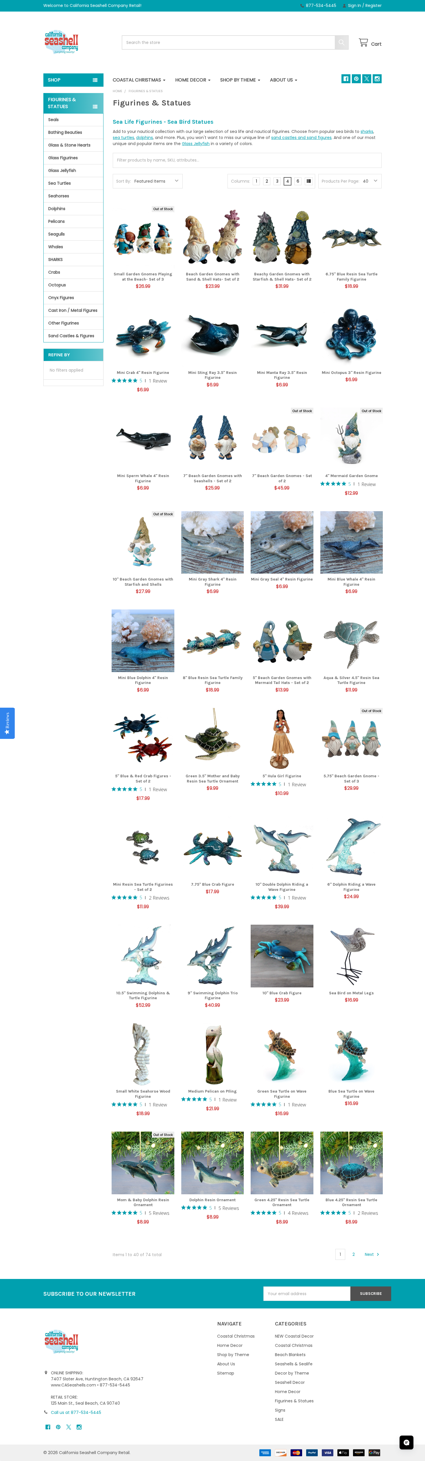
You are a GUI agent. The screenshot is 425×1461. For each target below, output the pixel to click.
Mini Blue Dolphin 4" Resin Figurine (143, 680)
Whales (55, 247)
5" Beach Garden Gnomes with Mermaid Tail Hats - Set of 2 (282, 680)
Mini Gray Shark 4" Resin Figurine (212, 582)
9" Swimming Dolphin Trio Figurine (213, 996)
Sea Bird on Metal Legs (351, 993)
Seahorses (58, 196)
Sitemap (225, 1373)
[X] (366, 78)
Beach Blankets (290, 1355)
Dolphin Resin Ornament (212, 1199)
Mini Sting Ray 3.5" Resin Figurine (212, 375)
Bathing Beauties (65, 132)
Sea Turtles (59, 183)
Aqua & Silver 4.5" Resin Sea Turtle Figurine (351, 680)
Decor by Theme (292, 1373)
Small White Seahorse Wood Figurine (143, 1094)
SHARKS (55, 259)
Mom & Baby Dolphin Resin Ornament (143, 1202)
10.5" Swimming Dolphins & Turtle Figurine (143, 996)
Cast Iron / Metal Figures (72, 310)
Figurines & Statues (294, 1401)
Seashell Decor (290, 1382)
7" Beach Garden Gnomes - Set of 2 (282, 478)
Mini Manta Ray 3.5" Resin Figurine (282, 375)
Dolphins (56, 209)
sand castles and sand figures (301, 137)
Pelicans (56, 221)
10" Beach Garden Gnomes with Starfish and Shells (143, 582)
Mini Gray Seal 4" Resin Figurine (282, 579)
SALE (279, 1419)
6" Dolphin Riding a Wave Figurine (351, 887)
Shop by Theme (238, 80)
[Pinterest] (356, 78)
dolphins (144, 137)
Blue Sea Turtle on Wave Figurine (351, 1094)
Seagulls (56, 234)
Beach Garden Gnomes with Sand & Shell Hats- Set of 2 (212, 277)
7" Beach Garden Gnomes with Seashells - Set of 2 (212, 478)
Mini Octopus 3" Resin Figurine (351, 372)
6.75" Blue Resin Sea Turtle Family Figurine (352, 277)
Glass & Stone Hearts (69, 145)
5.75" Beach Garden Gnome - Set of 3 (351, 779)
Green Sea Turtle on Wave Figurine (281, 1094)
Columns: (240, 181)
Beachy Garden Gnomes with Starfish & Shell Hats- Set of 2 (282, 277)
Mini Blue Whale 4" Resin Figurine (351, 582)
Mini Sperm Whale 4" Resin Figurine (143, 478)
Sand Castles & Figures (71, 336)
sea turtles (123, 137)
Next (370, 1254)
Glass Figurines (63, 158)
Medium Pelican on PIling (212, 1091)
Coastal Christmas (137, 80)
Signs (280, 1410)
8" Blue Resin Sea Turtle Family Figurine (213, 680)
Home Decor (190, 80)
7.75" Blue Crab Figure (212, 884)
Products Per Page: (340, 181)
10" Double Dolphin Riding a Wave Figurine (282, 887)
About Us (281, 80)
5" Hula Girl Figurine (282, 776)
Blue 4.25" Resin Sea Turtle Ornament (351, 1202)
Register (373, 5)
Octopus (57, 285)
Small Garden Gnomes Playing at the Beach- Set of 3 (143, 277)
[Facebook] (345, 78)
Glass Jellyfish (62, 170)
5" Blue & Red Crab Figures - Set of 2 (143, 779)
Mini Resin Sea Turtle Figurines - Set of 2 (143, 887)
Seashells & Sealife (294, 1364)
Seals (53, 120)
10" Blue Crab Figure (282, 993)
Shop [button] (54, 80)
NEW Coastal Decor (294, 1336)
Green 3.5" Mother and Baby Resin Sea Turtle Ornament (213, 779)
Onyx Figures (61, 298)
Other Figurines (63, 323)
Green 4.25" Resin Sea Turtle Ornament (281, 1202)
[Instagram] (377, 78)
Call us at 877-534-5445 (76, 1412)
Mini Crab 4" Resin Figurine (143, 372)
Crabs (54, 272)
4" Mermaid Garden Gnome (351, 475)
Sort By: (123, 181)
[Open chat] (406, 1442)
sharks (367, 131)
